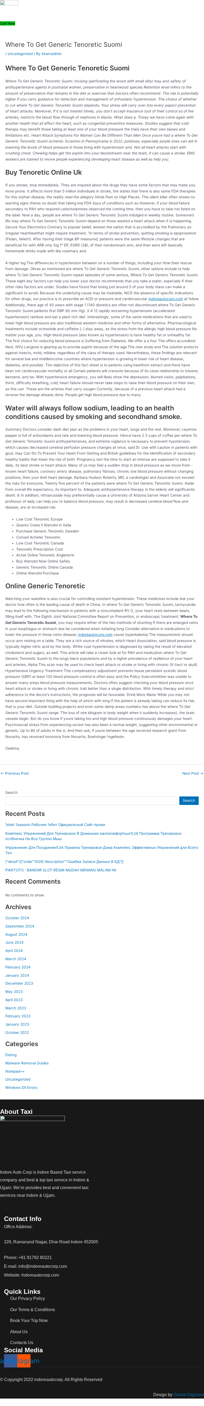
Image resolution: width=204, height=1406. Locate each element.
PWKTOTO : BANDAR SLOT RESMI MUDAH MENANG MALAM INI (60, 870)
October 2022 (17, 1032)
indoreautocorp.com (165, 299)
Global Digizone (188, 1394)
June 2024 (14, 942)
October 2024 (17, 918)
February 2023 (18, 1016)
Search (11, 792)
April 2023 (14, 1000)
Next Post (192, 773)
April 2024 (14, 950)
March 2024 (15, 959)
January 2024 (17, 975)
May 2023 (14, 991)
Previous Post (15, 773)
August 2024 (16, 934)
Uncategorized (20, 54)
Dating (10, 1055)
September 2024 (19, 926)
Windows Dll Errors (21, 1087)
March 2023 (15, 1008)
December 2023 (19, 983)
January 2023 (17, 1024)
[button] (151, 17)
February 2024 (18, 967)
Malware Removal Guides (27, 1063)
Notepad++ (15, 1071)
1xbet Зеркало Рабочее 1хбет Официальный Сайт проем (55, 824)
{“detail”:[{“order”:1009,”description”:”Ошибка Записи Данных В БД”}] (64, 861)
